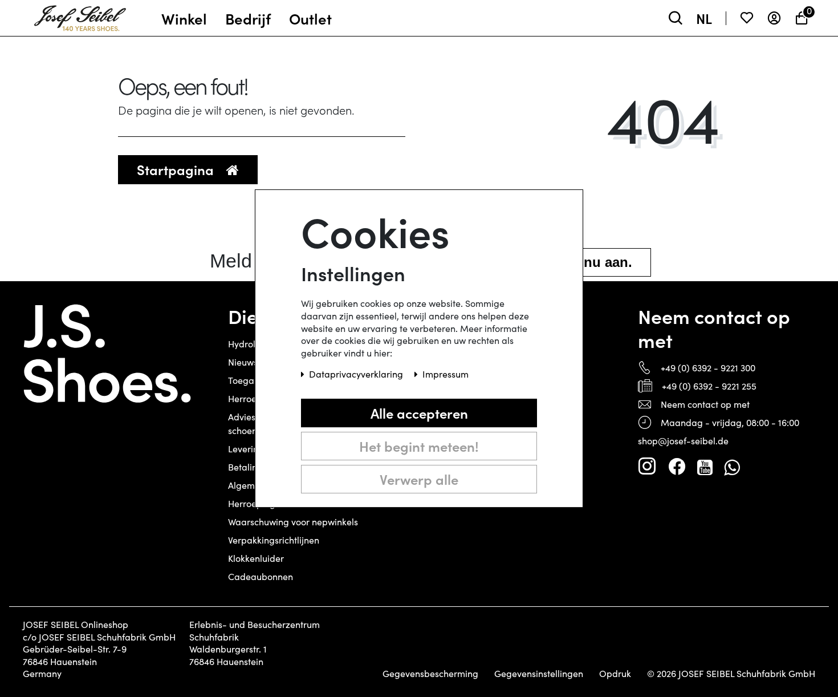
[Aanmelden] (774, 18)
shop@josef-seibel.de (683, 441)
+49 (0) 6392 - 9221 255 (709, 386)
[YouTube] (705, 466)
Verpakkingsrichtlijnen (273, 540)
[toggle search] (675, 18)
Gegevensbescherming (430, 673)
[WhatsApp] (731, 466)
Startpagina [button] (177, 169)
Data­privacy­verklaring (357, 374)
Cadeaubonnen (260, 576)
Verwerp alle (419, 478)
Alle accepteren (419, 412)
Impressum (445, 374)
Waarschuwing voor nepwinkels (293, 522)
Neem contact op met (705, 404)
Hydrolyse (248, 344)
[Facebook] (677, 466)
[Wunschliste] (746, 18)
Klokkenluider (256, 558)
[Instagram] (647, 466)
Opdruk (615, 673)
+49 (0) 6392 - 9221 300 (708, 368)
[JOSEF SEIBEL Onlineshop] (80, 15)
